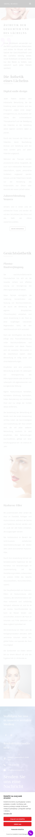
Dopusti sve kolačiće (17, 819)
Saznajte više (8, 813)
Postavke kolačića (17, 829)
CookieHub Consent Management (20, 834)
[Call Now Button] (30, 833)
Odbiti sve (17, 824)
